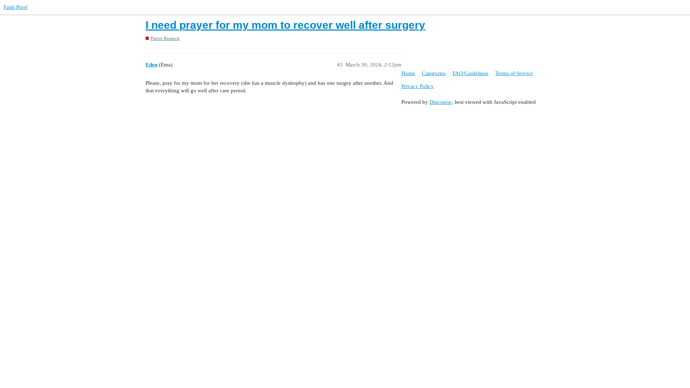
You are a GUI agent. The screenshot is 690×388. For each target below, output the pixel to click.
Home (408, 73)
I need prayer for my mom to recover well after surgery (285, 25)
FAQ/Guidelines (470, 73)
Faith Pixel (15, 7)
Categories (434, 73)
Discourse (440, 102)
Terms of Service (514, 73)
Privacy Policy (417, 86)
